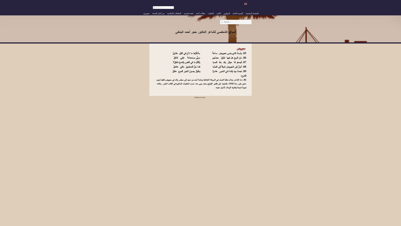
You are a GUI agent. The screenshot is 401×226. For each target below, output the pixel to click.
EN (245, 3)
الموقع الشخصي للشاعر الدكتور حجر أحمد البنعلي (205, 32)
